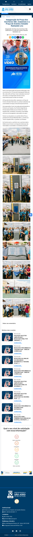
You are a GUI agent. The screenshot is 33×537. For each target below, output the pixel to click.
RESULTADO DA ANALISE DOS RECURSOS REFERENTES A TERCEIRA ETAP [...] (21, 361)
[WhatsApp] (23, 37)
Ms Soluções (11, 535)
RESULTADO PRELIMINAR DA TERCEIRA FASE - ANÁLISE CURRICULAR (22, 349)
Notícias (8, 16)
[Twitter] (18, 37)
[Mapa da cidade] (16, 481)
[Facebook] (15, 37)
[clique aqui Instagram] (20, 531)
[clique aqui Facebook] (16, 531)
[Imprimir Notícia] (10, 37)
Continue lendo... (18, 342)
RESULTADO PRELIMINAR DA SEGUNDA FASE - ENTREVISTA (22, 407)
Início (3, 16)
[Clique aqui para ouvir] (20, 37)
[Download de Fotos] (13, 37)
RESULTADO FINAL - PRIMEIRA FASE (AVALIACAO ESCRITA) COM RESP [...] (22, 418)
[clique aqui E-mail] (13, 531)
